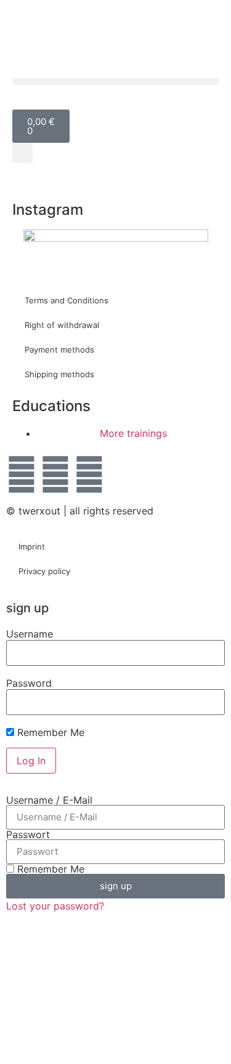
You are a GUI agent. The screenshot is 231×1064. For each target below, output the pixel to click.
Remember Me (49, 732)
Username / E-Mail (49, 800)
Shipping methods (59, 374)
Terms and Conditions (66, 300)
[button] (115, 81)
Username (29, 634)
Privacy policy (44, 571)
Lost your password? (55, 906)
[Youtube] (89, 474)
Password (29, 683)
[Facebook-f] (21, 474)
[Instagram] (55, 474)
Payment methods (59, 349)
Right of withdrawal (62, 325)
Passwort (28, 834)
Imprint (31, 546)
